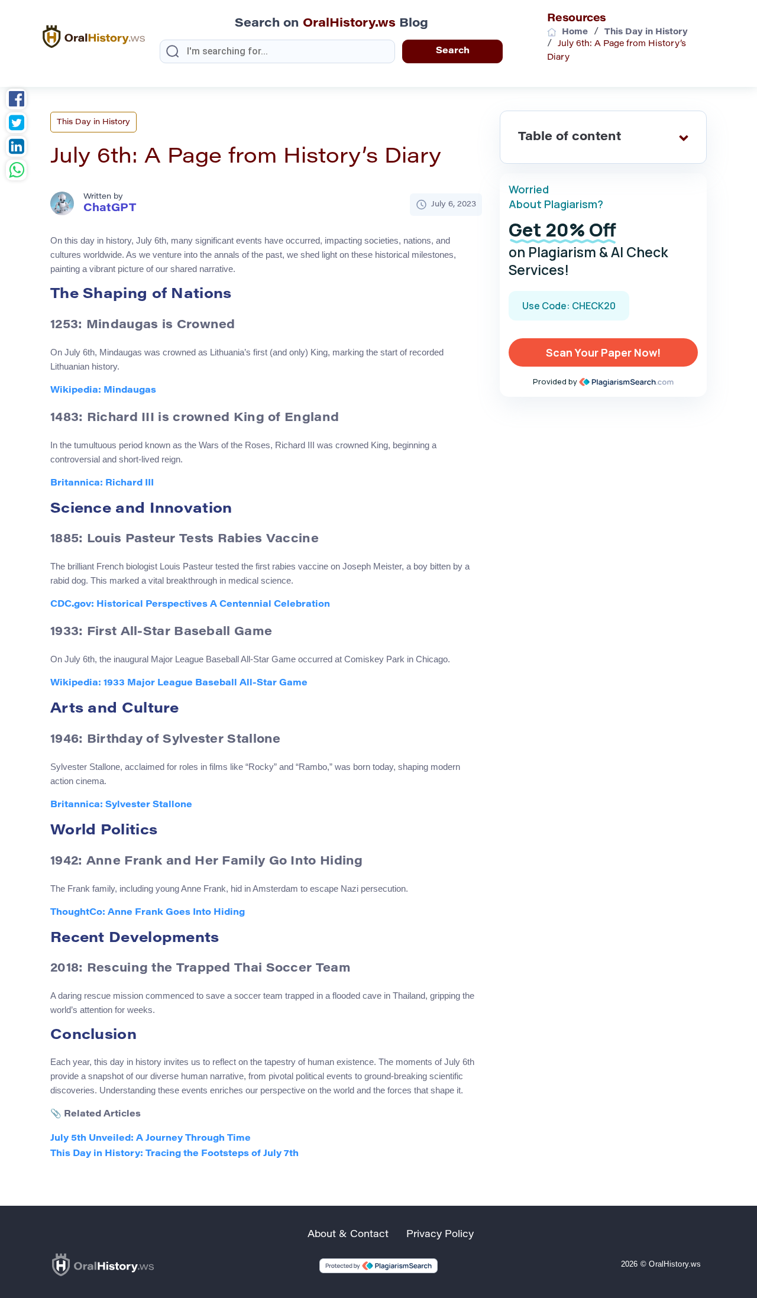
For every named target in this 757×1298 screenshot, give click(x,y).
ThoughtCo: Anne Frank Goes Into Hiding (147, 912)
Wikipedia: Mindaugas (103, 390)
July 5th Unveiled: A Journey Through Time (150, 1138)
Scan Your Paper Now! (603, 352)
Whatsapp (16, 171)
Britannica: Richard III (102, 483)
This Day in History (93, 122)
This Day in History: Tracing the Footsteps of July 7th (174, 1154)
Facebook (16, 100)
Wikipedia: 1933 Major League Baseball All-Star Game (179, 683)
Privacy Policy (440, 1234)
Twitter (16, 124)
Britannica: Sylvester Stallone (121, 805)
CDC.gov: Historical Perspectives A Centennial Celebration (190, 604)
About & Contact (348, 1234)
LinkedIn (16, 148)
